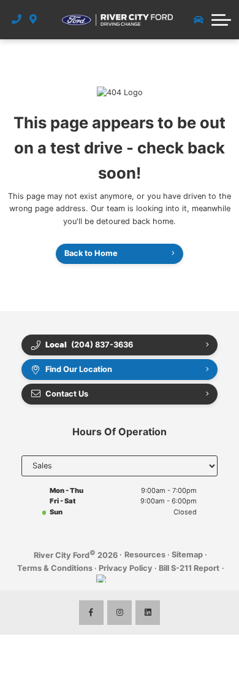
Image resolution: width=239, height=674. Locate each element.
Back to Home (91, 253)
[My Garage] (198, 20)
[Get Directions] (33, 19)
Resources (144, 554)
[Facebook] (91, 612)
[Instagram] (119, 612)
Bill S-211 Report (189, 568)
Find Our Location (78, 369)
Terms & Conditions (55, 568)
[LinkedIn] (147, 612)
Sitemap (187, 554)
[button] (221, 19)
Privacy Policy (126, 568)
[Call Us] (17, 19)
